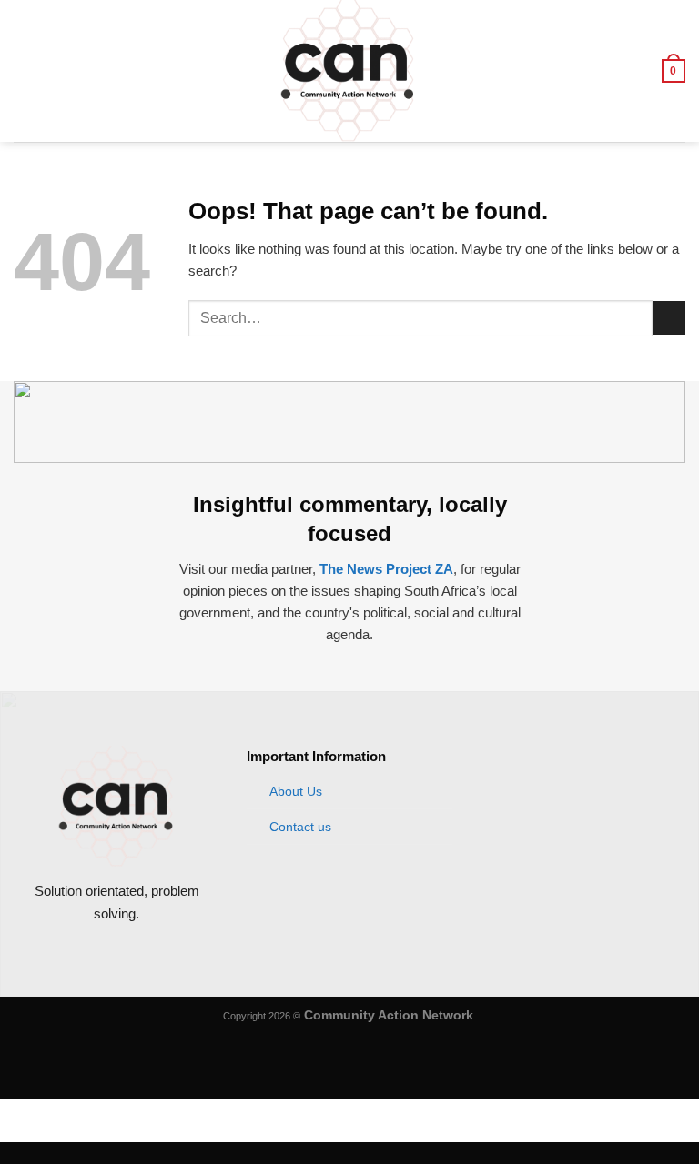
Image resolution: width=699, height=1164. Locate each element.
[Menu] (24, 70)
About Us (295, 791)
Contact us (300, 827)
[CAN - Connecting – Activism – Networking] (348, 71)
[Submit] (669, 318)
